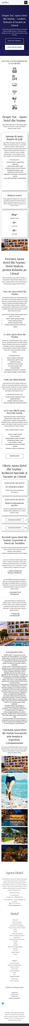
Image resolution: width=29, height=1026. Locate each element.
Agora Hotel (14, 992)
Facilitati (15, 941)
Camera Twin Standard (17, 933)
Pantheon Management (14, 998)
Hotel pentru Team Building (17, 925)
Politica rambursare (14, 970)
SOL (14, 974)
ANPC (14, 972)
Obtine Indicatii (15, 952)
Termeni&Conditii (14, 963)
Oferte (15, 929)
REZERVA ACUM (14, 456)
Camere (15, 931)
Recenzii (15, 950)
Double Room (16, 937)
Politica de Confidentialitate (14, 965)
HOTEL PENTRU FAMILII (14, 47)
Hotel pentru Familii (17, 924)
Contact (15, 954)
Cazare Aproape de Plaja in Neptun (16, 927)
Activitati (15, 945)
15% (25, 528)
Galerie (15, 943)
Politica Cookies (14, 967)
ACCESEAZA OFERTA (14, 527)
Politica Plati (14, 969)
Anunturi (15, 948)
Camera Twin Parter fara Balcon (17, 935)
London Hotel (14, 996)
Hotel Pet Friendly (16, 922)
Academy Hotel (14, 994)
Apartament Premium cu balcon (17, 939)
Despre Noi (15, 920)
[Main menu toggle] (26, 2)
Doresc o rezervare (14, 980)
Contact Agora (14, 979)
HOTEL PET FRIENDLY (14, 40)
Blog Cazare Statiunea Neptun (15, 946)
